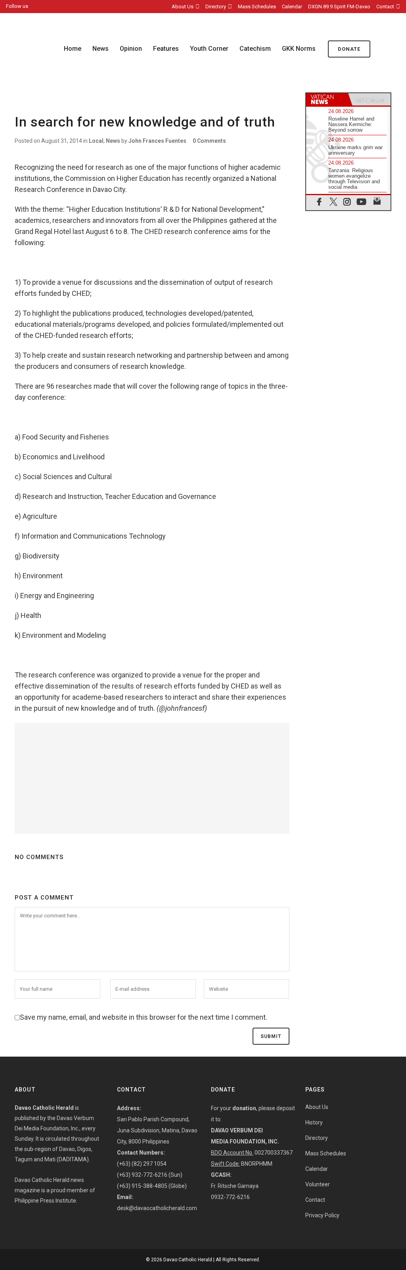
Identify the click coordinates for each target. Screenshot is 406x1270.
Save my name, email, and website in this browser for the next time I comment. (143, 1017)
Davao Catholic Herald (187, 1259)
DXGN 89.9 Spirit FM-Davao (339, 7)
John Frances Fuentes (157, 141)
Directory (215, 7)
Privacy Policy (322, 1215)
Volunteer (317, 1184)
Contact (385, 7)
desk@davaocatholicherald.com (157, 1208)
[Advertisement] (152, 778)
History (314, 1122)
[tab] (327, 99)
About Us (182, 7)
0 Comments (209, 141)
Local (96, 141)
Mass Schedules (257, 7)
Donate (349, 49)
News (113, 141)
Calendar (292, 7)
